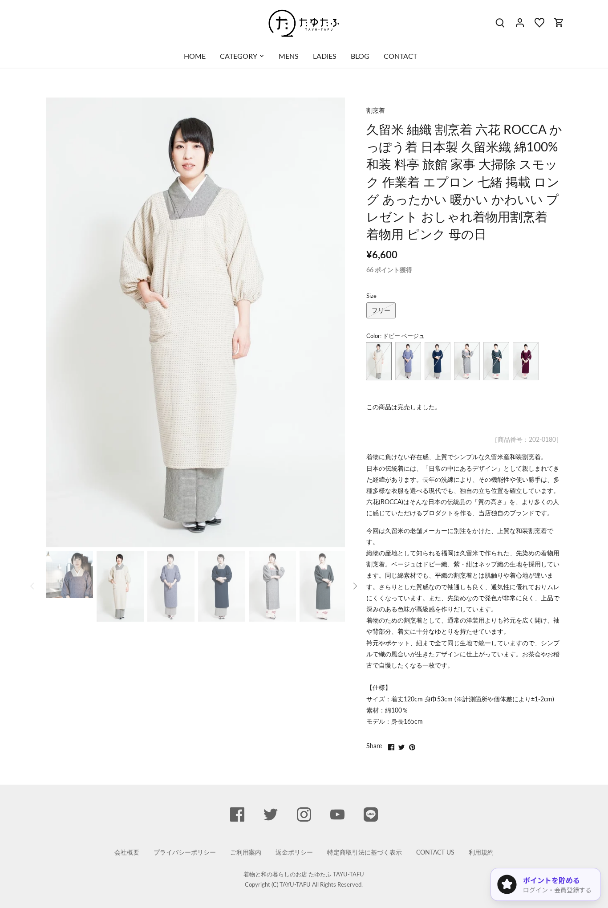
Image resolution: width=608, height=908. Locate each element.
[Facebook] (237, 814)
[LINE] (371, 814)
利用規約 (481, 852)
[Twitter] (270, 814)
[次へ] (331, 322)
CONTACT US (435, 852)
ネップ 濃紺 (437, 361)
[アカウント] (520, 22)
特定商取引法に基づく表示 (364, 852)
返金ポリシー (294, 852)
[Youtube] (337, 814)
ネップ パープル (408, 361)
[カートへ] (559, 22)
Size (371, 296)
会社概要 (126, 852)
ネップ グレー (496, 361)
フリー (381, 310)
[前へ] (59, 322)
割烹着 (375, 110)
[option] (195, 322)
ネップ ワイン (525, 361)
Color (373, 336)
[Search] (500, 22)
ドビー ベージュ (378, 361)
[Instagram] (304, 814)
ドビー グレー (466, 361)
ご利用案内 (245, 852)
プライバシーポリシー (185, 852)
